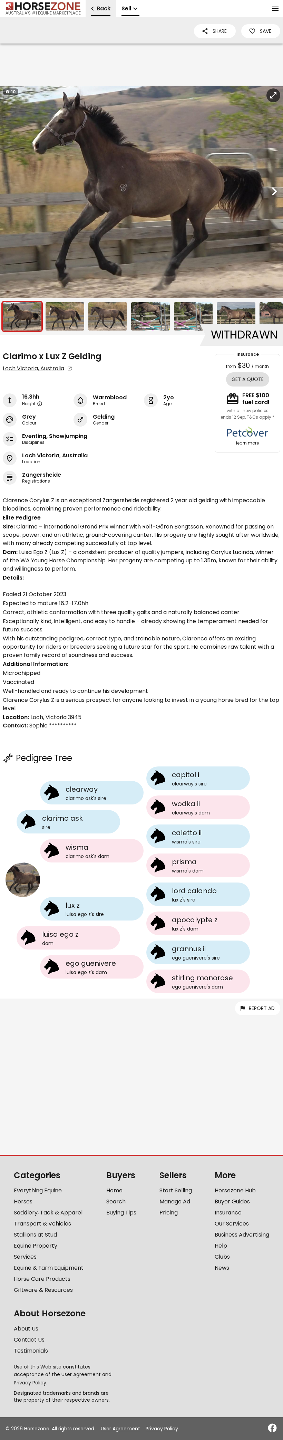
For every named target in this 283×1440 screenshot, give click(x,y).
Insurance (228, 1213)
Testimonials (31, 1351)
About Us (26, 1329)
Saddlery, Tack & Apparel (48, 1213)
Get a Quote (248, 379)
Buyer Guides (232, 1201)
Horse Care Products (42, 1279)
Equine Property (35, 1246)
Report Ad (262, 1008)
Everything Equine (38, 1190)
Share (220, 31)
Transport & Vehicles (42, 1224)
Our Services (232, 1224)
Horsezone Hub (235, 1190)
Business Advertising (242, 1235)
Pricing (168, 1213)
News (222, 1268)
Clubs (222, 1257)
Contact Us (29, 1340)
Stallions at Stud (35, 1235)
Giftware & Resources (43, 1290)
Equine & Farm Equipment (49, 1268)
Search (116, 1201)
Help (221, 1246)
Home (114, 1190)
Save (265, 31)
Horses (23, 1201)
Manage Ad (174, 1201)
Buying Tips (121, 1213)
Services (25, 1257)
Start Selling (175, 1190)
